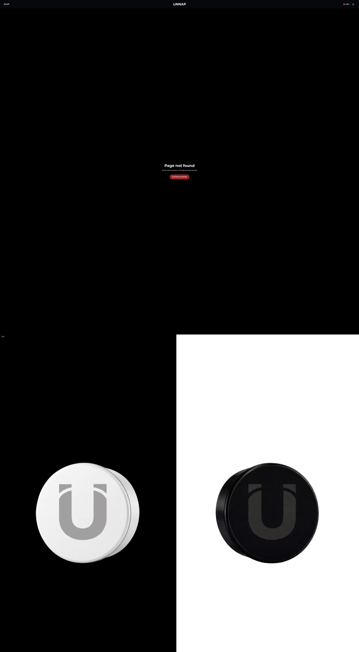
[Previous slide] (3, 514)
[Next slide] (356, 514)
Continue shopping (179, 177)
